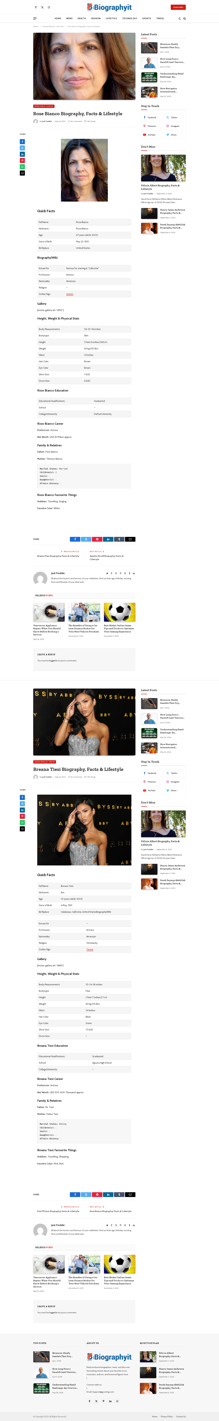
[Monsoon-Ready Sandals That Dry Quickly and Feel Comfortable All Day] (149, 47)
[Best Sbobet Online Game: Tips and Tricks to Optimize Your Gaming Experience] (119, 612)
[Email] (22, 173)
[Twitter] (22, 147)
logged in (53, 660)
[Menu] (35, 18)
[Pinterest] (22, 160)
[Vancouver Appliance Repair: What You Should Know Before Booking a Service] (49, 612)
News (69, 18)
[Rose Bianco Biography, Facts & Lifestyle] (84, 66)
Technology (129, 18)
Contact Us (181, 1416)
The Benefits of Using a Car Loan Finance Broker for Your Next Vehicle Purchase (84, 628)
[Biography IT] (109, 7)
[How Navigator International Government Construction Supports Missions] (149, 92)
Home (58, 18)
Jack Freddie (47, 121)
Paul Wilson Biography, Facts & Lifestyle (58, 1211)
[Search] (184, 18)
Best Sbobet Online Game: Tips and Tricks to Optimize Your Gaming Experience (119, 628)
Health (82, 18)
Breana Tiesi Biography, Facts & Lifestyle (58, 556)
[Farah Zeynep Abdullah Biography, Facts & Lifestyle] (149, 228)
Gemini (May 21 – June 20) (43, 106)
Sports (146, 18)
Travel (160, 18)
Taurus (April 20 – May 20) (44, 762)
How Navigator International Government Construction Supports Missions (172, 90)
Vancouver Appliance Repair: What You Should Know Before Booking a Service (47, 630)
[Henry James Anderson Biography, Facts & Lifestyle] (149, 213)
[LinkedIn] (22, 154)
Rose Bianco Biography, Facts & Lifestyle (110, 1211)
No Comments (76, 121)
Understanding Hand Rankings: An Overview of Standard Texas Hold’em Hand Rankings (172, 75)
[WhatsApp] (22, 166)
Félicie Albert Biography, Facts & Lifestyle (160, 187)
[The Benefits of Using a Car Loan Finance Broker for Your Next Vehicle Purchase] (84, 612)
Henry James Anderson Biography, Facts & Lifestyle (172, 211)
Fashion (96, 18)
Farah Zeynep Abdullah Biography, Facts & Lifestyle (172, 226)
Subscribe (178, 7)
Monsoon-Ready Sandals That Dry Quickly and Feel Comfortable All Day (171, 46)
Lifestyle (111, 18)
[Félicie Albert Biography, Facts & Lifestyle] (163, 168)
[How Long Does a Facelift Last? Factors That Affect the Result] (149, 62)
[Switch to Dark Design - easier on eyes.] (179, 18)
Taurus (89, 949)
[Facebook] (22, 141)
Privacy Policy (167, 1416)
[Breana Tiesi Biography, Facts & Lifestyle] (84, 722)
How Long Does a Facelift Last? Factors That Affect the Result (172, 61)
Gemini (69, 294)
